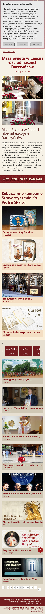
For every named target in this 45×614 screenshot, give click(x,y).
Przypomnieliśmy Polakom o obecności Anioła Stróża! (19, 233)
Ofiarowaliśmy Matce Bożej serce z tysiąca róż (22, 466)
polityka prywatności (33, 602)
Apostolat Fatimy (37, 612)
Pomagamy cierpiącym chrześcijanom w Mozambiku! (20, 381)
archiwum (23, 601)
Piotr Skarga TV (36, 610)
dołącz (18, 599)
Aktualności (25, 610)
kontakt (38, 603)
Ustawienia (22, 44)
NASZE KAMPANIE (9, 52)
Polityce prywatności (30, 16)
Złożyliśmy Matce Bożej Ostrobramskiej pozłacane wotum (23, 300)
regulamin (31, 601)
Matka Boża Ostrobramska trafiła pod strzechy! (23, 523)
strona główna (9, 599)
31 (39, 589)
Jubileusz (35, 599)
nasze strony (26, 599)
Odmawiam (8, 44)
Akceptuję (36, 44)
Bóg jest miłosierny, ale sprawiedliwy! (17, 552)
